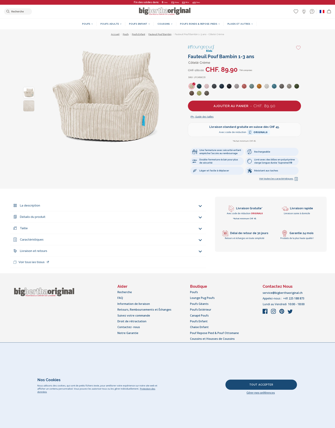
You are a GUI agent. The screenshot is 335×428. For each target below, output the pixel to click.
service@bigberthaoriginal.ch (283, 293)
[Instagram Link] (274, 313)
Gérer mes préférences (261, 392)
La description (30, 205)
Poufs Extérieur (200, 309)
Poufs (194, 292)
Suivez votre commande (133, 315)
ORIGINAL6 (260, 132)
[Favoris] (296, 11)
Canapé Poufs (199, 315)
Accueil (115, 34)
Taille (24, 228)
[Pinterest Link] (282, 313)
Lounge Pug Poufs (202, 298)
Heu (177, 2)
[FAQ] (312, 11)
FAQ (120, 298)
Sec (198, 2)
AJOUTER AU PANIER (244, 105)
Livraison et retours (33, 251)
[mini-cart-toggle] (329, 11)
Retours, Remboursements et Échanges (144, 309)
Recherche (124, 292)
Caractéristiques (31, 239)
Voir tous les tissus (31, 262)
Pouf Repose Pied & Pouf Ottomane (214, 333)
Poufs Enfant (199, 321)
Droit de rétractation (131, 321)
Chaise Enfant (199, 327)
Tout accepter (261, 384)
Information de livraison (133, 304)
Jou (166, 2)
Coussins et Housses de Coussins (212, 339)
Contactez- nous (128, 327)
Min (187, 2)
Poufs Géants (199, 304)
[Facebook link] (265, 313)
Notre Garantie (127, 333)
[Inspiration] (304, 11)
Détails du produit (32, 217)
